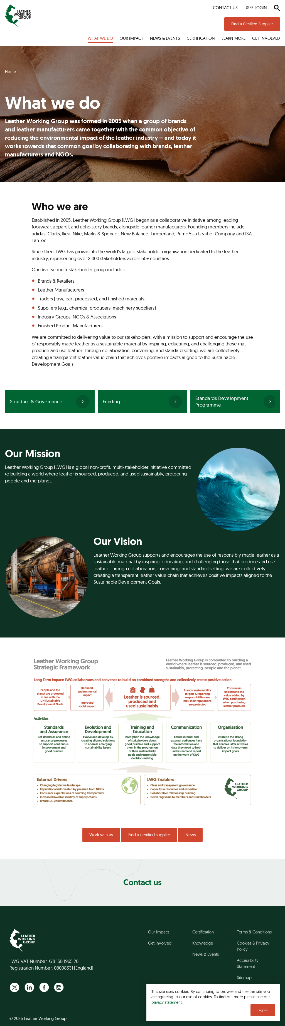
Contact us (142, 882)
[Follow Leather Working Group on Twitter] (14, 987)
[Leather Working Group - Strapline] (18, 15)
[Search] (277, 7)
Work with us (101, 834)
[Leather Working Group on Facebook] (44, 987)
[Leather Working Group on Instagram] (59, 987)
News (190, 834)
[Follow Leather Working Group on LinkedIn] (29, 987)
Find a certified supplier (149, 834)
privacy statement (166, 1002)
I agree (262, 1010)
